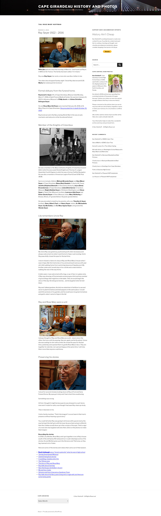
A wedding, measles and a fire (48, 459)
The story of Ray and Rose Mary (49, 463)
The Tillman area (44, 461)
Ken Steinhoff (96, 139)
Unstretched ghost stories (47, 457)
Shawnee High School (103, 169)
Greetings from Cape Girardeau (111, 166)
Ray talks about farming (46, 465)
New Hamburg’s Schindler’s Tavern (50, 468)
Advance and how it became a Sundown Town (54, 472)
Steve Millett (96, 142)
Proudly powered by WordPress (52, 511)
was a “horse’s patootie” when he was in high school (61, 452)
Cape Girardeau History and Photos (77, 6)
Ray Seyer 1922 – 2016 (51, 32)
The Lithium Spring (110, 146)
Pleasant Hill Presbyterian (110, 173)
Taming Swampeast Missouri (48, 454)
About (39, 511)
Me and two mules (44, 470)
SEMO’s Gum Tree (107, 139)
